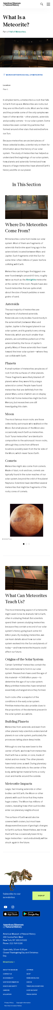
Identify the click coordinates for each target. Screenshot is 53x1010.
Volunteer (7, 994)
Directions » (9, 962)
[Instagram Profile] (12, 907)
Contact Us (7, 974)
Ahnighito (31, 280)
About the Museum (10, 970)
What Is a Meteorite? (16, 21)
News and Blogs (32, 978)
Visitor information (11, 982)
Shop (28, 974)
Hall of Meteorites (17, 32)
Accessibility (8, 978)
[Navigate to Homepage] (12, 4)
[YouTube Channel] (5, 907)
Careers (6, 990)
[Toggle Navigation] (48, 4)
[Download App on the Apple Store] (11, 913)
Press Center (31, 994)
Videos (29, 982)
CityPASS (29, 970)
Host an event (32, 990)
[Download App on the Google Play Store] (31, 913)
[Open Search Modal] (42, 4)
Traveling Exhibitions (35, 986)
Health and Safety (10, 986)
